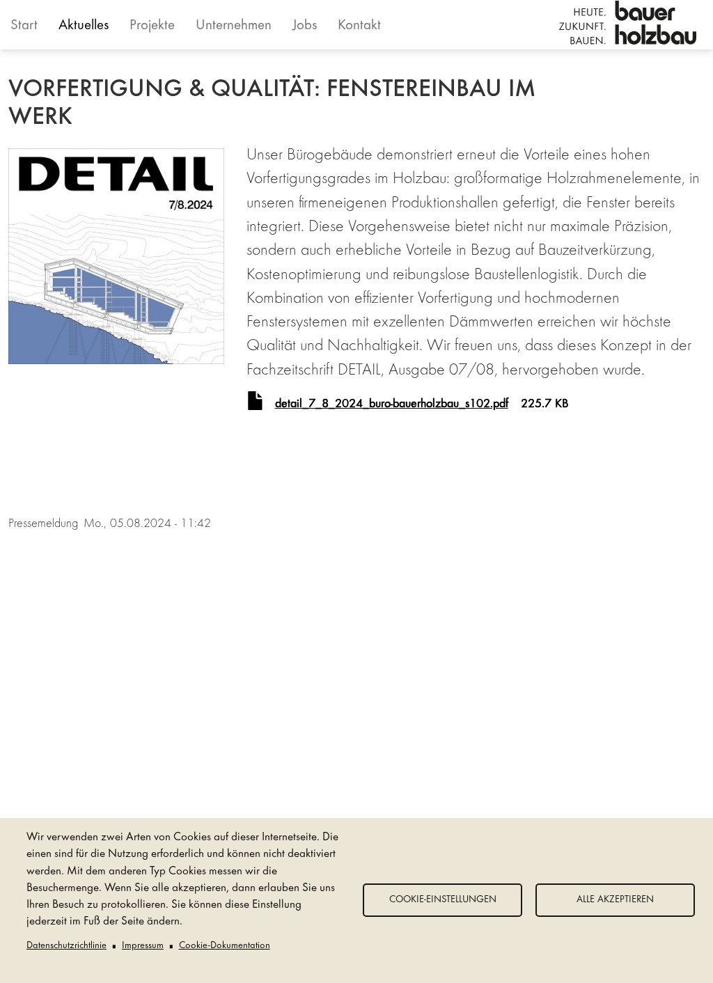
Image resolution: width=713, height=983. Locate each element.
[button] (116, 256)
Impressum (143, 946)
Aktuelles (83, 26)
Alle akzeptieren (615, 900)
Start (24, 26)
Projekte (152, 26)
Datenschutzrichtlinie (66, 946)
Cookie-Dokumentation (224, 946)
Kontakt (359, 26)
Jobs (304, 26)
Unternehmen (234, 26)
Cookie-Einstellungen (442, 900)
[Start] (627, 23)
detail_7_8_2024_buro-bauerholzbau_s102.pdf (391, 404)
